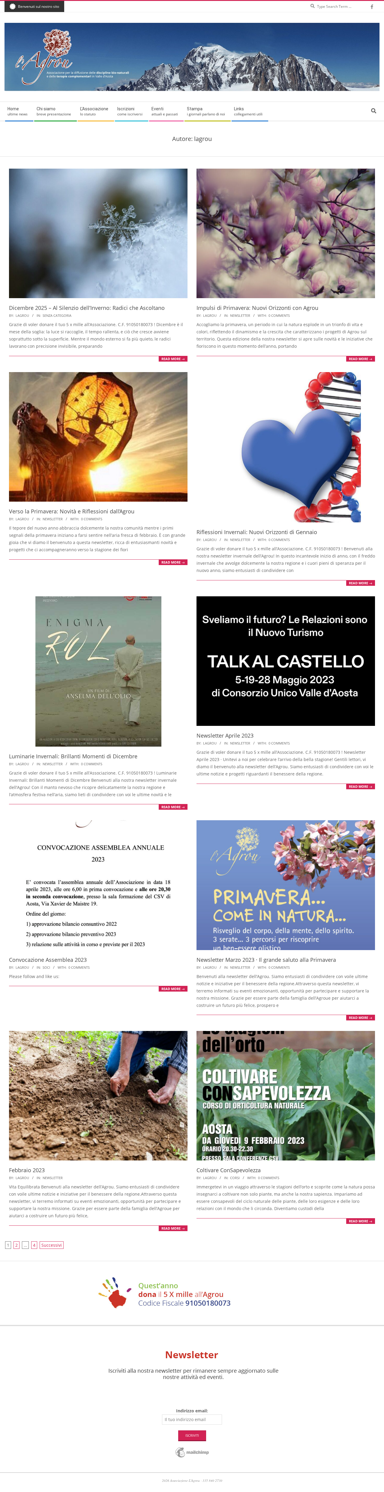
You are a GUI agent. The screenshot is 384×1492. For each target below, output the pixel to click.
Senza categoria (57, 315)
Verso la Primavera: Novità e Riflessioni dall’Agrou (71, 511)
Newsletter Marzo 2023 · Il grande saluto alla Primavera (266, 959)
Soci (46, 967)
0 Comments (279, 315)
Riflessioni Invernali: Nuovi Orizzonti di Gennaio (256, 532)
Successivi (51, 1245)
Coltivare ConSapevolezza (228, 1170)
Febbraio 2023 (27, 1170)
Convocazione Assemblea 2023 (48, 959)
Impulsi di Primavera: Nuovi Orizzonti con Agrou (257, 307)
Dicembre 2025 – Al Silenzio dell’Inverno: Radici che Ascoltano (87, 307)
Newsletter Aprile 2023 (225, 735)
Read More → (173, 358)
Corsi (235, 1178)
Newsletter (240, 315)
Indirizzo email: (192, 1411)
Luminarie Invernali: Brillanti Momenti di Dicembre (73, 756)
